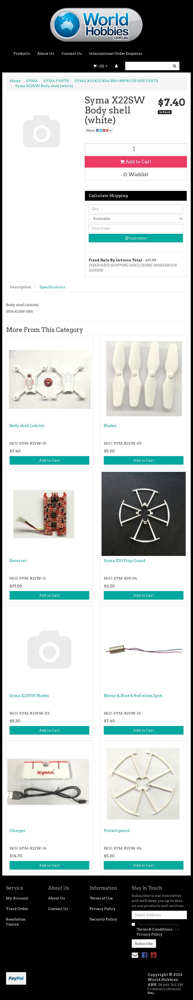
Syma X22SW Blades (29, 695)
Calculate (137, 238)
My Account (17, 898)
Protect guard (116, 830)
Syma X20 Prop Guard (124, 560)
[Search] (174, 66)
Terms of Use (101, 898)
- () (100, 66)
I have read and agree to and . (158, 929)
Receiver (18, 560)
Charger (17, 830)
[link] (144, 955)
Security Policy (103, 919)
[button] (136, 174)
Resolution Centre (16, 921)
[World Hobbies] (96, 23)
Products (22, 53)
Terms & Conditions (154, 929)
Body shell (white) (27, 425)
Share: (91, 130)
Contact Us (72, 53)
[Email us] (135, 955)
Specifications (52, 287)
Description (20, 287)
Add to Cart (137, 161)
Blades (110, 425)
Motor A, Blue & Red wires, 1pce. (133, 695)
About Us (45, 53)
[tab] (21, 287)
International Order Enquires (115, 53)
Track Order (17, 909)
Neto (151, 993)
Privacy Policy (103, 909)
